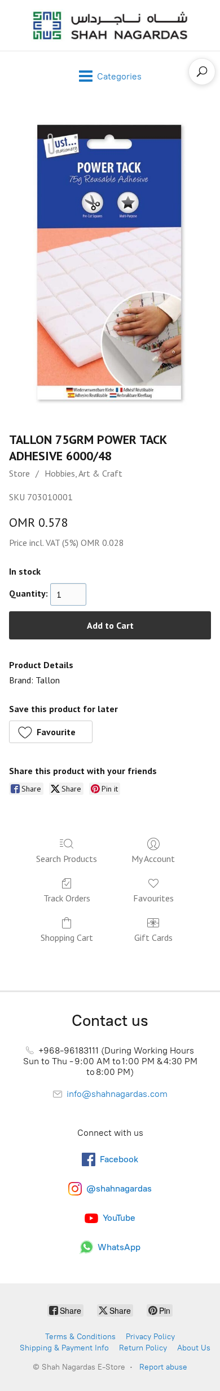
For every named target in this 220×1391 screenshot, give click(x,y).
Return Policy (143, 1348)
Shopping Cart (67, 937)
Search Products (66, 858)
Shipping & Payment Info (64, 1348)
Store (19, 473)
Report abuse (163, 1367)
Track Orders (66, 898)
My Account (153, 858)
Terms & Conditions (80, 1336)
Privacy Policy (150, 1336)
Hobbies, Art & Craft (83, 473)
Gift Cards (153, 937)
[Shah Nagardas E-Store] (110, 25)
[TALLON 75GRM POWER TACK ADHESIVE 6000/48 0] (110, 263)
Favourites (153, 898)
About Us (193, 1348)
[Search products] (202, 71)
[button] (51, 732)
